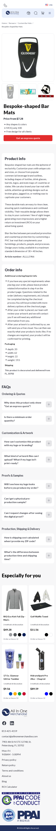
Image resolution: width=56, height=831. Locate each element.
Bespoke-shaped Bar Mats (12, 26)
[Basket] (43, 13)
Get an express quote (28, 138)
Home (4, 23)
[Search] (35, 13)
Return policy (8, 765)
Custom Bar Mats (25, 23)
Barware (12, 23)
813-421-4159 (9, 730)
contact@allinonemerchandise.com (17, 736)
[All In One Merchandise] (12, 13)
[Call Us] (5, 5)
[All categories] (49, 13)
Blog (4, 781)
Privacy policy (9, 759)
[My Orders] (28, 13)
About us (6, 775)
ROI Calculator (9, 786)
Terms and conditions (13, 770)
